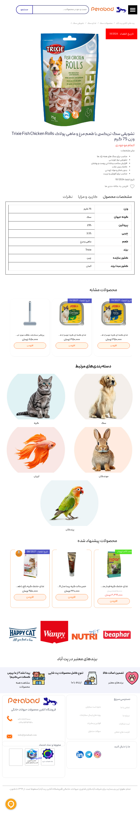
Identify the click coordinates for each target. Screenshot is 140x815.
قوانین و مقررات (94, 723)
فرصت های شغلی (122, 732)
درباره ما (126, 715)
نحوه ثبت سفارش (93, 707)
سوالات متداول (94, 731)
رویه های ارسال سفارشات (90, 715)
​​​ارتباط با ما (76, 683)
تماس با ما (125, 707)
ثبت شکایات (124, 723)
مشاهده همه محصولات (23, 685)
